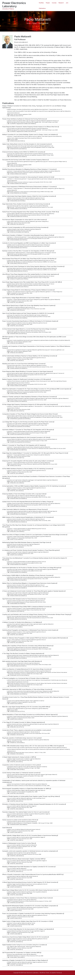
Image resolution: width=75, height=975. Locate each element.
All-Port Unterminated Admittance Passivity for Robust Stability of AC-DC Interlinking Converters (29, 356)
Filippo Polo (41, 798)
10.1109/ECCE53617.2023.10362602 (18, 587)
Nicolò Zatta (11, 680)
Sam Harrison (58, 109)
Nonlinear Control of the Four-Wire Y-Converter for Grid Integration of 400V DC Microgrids (27, 251)
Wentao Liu (60, 349)
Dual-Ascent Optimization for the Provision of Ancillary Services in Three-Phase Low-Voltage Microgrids (31, 567)
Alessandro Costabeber (21, 739)
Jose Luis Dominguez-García (48, 252)
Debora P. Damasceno (14, 406)
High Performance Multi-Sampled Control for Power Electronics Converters (23, 599)
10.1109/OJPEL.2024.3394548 (16, 531)
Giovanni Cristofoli (51, 680)
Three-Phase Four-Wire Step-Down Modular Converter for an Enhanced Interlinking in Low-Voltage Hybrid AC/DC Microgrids (33, 526)
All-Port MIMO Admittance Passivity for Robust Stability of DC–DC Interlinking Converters (27, 468)
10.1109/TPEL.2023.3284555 (16, 642)
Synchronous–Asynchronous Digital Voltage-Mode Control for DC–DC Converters (24, 937)
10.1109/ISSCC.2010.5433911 (16, 753)
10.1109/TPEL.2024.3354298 (16, 547)
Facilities (41, 3)
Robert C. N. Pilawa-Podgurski (54, 291)
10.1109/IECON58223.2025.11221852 (18, 208)
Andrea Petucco (40, 330)
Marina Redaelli (42, 891)
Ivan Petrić (22, 198)
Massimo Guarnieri (23, 681)
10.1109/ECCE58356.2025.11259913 (18, 173)
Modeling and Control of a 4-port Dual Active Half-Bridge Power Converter (23, 363)
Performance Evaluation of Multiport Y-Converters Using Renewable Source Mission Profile (27, 235)
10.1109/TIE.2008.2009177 (15, 832)
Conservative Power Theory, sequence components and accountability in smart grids (25, 730)
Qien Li (28, 205)
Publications (42, 8)
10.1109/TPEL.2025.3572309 (16, 325)
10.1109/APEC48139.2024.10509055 (18, 498)
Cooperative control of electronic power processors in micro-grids (20, 765)
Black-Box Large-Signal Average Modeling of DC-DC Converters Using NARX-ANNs (25, 706)
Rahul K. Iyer (11, 291)
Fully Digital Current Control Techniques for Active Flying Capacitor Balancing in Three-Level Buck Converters (32, 266)
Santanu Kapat (33, 268)
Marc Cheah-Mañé (26, 111)
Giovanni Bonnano (22, 268)
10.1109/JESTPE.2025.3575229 (16, 310)
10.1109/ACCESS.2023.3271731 (16, 711)
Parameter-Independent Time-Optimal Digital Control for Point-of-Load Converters (25, 812)
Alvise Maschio (22, 821)
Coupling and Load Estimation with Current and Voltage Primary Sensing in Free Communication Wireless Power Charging (36, 614)
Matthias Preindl (41, 365)
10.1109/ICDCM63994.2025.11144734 (18, 247)
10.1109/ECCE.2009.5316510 (16, 777)
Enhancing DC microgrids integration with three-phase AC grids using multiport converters (27, 461)
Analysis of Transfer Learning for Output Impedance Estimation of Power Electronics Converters (28, 396)
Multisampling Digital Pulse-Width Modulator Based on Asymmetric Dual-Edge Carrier (26, 542)
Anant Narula (22, 128)
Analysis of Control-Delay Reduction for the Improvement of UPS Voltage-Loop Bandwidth (27, 929)
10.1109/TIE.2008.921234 (15, 926)
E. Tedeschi (27, 946)
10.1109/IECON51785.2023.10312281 (18, 619)
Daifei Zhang (20, 213)
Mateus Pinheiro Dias (37, 381)
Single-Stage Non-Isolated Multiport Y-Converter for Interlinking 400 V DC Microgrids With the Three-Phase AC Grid (34, 453)
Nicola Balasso (20, 398)
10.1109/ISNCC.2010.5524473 (16, 734)
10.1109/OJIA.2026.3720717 (16, 115)
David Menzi (20, 415)
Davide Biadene (22, 171)
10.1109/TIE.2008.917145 (15, 918)
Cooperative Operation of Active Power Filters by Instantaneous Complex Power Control (26, 898)
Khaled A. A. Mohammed (14, 178)
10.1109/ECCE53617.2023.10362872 (17, 595)
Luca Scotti (29, 749)
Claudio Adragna (40, 774)
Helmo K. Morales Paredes (32, 732)
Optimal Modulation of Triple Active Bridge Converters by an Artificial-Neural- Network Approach (29, 714)
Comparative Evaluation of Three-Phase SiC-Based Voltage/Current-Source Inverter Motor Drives (29, 414)
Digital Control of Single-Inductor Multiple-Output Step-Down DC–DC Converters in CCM (26, 921)
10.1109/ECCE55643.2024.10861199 (18, 393)
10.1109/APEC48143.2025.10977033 (18, 333)
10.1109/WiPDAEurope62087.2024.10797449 (19, 418)
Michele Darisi (23, 340)
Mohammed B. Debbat (14, 252)
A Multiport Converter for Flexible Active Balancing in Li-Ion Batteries (21, 622)
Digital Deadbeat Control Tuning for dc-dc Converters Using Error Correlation (23, 944)
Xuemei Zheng (20, 145)
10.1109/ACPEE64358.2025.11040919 (18, 318)
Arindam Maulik (12, 268)
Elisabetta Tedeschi (13, 766)
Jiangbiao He (12, 307)
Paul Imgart (11, 161)
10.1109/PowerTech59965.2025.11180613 (19, 232)
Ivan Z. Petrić (23, 357)
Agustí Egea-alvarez (54, 111)
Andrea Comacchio (24, 544)
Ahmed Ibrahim (29, 153)
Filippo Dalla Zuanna (21, 577)
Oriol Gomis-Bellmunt (55, 136)
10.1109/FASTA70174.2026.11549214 (17, 148)
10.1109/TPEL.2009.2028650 (16, 808)
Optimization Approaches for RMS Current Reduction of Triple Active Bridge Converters (26, 689)
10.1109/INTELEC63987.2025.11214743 (18, 216)
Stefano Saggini (12, 758)
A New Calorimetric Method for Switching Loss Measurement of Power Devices (24, 509)
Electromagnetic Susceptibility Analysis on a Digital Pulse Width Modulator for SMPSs (26, 788)
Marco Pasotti (52, 747)
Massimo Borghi (61, 747)
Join (67, 3)
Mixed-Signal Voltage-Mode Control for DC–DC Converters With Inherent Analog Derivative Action (29, 890)
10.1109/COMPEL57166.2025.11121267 (18, 271)
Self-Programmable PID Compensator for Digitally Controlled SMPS (21, 952)
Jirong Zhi (34, 205)
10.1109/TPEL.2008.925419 (16, 863)
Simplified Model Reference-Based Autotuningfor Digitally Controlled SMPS (23, 859)
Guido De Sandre (12, 747)
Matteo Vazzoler (12, 244)
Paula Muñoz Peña (23, 136)
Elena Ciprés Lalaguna (14, 138)
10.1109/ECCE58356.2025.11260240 (18, 183)
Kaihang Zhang (61, 381)
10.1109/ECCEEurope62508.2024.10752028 (19, 442)
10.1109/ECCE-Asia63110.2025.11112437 (18, 286)
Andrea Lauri (11, 423)
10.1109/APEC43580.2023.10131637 (17, 650)
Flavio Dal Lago (30, 931)
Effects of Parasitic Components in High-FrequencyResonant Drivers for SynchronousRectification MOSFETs (32, 874)
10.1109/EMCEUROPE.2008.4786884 (18, 824)
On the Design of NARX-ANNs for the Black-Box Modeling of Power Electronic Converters (27, 575)
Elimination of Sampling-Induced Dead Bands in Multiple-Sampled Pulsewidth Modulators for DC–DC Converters (33, 804)
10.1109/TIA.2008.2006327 (16, 848)
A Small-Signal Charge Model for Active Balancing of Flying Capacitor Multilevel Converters (27, 290)
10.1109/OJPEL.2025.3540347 (16, 410)
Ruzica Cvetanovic (13, 519)
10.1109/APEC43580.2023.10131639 (17, 658)
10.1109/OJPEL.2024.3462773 (16, 457)
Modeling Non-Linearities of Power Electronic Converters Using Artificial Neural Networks (27, 645)
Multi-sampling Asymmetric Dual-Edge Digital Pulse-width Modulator (21, 661)
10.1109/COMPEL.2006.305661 (16, 957)
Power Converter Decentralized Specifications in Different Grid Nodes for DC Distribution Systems (29, 321)
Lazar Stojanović (32, 120)
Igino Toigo (29, 700)
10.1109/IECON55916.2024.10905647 (18, 368)
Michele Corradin (39, 700)
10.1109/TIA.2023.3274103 (15, 703)
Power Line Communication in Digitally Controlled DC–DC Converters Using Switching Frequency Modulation (32, 913)
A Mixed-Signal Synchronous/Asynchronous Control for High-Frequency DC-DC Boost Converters (29, 882)
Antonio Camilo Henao (14, 111)
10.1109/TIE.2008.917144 (15, 910)
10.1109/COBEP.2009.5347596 (16, 769)
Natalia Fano (36, 111)
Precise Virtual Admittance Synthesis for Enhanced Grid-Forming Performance (23, 119)
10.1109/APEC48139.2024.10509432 (18, 521)
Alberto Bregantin (13, 229)
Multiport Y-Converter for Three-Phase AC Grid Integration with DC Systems (23, 445)
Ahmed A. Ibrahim (13, 340)
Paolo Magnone (45, 171)
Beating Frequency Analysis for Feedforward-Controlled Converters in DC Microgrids (25, 379)
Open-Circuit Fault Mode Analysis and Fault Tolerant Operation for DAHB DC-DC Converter (27, 313)
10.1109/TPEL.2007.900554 (16, 941)
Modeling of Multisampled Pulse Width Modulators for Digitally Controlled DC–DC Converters (28, 866)
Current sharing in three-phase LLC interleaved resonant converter (20, 772)
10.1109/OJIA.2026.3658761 (16, 166)
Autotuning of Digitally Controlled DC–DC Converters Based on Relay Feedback (24, 960)
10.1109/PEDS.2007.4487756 (16, 902)
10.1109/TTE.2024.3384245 (16, 539)
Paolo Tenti (11, 732)
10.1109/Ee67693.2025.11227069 (17, 200)
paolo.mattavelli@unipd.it (22, 42)
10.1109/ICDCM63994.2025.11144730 (18, 239)
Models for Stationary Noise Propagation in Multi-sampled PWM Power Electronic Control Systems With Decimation (34, 638)
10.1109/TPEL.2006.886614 (16, 965)
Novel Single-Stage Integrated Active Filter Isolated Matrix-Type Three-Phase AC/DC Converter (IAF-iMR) (31, 282)
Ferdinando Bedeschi (53, 749)
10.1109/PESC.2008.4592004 (16, 855)
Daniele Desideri (12, 821)
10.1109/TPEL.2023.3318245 (16, 634)
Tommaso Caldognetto (34, 171)
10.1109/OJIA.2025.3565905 (16, 343)
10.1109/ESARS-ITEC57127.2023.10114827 (19, 686)
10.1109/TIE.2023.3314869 (15, 626)
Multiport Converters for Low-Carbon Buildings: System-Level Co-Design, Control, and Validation (29, 134)
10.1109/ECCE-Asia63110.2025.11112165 (18, 278)
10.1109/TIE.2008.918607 (15, 933)
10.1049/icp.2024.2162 (15, 465)
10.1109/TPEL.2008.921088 (16, 894)
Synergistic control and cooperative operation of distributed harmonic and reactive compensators (29, 851)
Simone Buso (48, 153)
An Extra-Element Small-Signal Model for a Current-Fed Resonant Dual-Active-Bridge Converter (28, 329)
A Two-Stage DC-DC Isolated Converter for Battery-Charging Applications (22, 722)
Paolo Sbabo (22, 120)
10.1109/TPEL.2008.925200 (16, 879)
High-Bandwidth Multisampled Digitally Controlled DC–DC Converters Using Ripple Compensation (29, 905)
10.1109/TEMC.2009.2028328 (16, 793)
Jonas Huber (57, 415)
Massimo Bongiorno (52, 120)
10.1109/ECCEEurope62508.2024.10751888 (19, 426)
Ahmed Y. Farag (48, 109)
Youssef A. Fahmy (21, 365)
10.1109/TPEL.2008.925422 (16, 871)
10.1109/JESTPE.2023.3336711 (16, 611)
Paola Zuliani (21, 749)
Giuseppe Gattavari (51, 774)
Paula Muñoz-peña (29, 109)
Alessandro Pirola (31, 747)
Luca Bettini (22, 747)
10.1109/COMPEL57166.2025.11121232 (18, 263)
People (48, 3)
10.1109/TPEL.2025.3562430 (16, 360)
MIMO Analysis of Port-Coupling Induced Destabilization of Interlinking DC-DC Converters (27, 517)
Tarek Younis (42, 528)
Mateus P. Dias (33, 406)
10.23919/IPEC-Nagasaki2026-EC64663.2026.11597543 (22, 131)
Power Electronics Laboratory (14, 4)
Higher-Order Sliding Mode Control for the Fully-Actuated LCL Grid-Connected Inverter (26, 144)
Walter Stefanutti (22, 845)
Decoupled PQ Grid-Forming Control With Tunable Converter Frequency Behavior (24, 159)
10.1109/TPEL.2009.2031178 (16, 801)
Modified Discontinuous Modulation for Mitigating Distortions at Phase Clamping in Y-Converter (28, 169)
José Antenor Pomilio (23, 382)
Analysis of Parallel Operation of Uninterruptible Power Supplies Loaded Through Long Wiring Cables (30, 796)
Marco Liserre (12, 829)
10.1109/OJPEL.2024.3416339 (16, 482)
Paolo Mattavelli (65, 111)
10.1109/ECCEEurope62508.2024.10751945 (19, 434)
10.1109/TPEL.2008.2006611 (16, 840)
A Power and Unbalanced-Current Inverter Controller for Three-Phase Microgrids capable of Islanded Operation (33, 591)
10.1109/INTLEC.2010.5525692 (16, 742)
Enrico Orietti (12, 774)
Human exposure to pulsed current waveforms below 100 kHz (19, 820)
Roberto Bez (11, 751)
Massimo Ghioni (42, 884)
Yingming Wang (29, 145)
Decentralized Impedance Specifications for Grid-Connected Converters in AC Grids (25, 437)
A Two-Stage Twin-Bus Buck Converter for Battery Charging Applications (22, 653)
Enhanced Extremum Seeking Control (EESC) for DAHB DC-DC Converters (23, 152)
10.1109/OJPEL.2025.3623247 (16, 224)
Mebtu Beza (39, 109)
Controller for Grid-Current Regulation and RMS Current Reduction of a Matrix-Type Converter (28, 243)
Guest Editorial (6, 827)
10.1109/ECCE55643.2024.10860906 (18, 376)
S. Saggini (11, 946)
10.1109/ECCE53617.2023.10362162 (17, 580)
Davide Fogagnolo (21, 624)
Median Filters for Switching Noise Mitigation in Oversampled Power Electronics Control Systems (29, 583)
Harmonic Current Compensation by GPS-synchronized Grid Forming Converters (24, 227)
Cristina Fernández (32, 616)
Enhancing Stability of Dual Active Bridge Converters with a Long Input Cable (23, 494)
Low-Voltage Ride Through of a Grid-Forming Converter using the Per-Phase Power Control (27, 422)
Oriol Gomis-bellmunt (13, 112)
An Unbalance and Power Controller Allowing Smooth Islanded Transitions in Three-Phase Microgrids (30, 550)
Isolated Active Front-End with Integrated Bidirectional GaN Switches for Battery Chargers (27, 501)
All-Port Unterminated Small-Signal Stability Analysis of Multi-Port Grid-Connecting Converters (28, 196)
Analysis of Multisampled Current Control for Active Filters (18, 843)
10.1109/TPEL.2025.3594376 (16, 294)
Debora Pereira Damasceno (15, 381)
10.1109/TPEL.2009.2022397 (16, 816)
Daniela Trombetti (34, 739)
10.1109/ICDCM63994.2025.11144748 (18, 255)
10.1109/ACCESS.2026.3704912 (17, 140)
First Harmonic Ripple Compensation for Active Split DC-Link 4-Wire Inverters (23, 219)
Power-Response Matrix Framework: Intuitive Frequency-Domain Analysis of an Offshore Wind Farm (29, 126)
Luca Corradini (12, 798)
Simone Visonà (40, 680)
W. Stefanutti (19, 946)
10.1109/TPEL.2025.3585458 (16, 302)
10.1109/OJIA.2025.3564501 (16, 352)
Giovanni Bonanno (20, 221)
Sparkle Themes (56, 972)
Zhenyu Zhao (12, 954)
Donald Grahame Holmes (33, 829)
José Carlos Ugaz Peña (50, 381)
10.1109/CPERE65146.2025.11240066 (18, 193)
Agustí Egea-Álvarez (26, 138)
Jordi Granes (44, 111)
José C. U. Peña (43, 406)
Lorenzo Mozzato (62, 680)
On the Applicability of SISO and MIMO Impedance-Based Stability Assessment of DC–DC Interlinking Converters (33, 486)
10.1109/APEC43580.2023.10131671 (17, 666)
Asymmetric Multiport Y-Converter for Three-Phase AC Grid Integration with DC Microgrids (27, 429)
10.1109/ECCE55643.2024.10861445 (18, 401)
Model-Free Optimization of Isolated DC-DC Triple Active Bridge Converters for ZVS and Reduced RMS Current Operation (36, 389)
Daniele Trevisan (43, 907)
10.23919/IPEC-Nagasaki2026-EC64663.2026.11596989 (22, 123)
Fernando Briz (30, 307)
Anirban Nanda (42, 268)
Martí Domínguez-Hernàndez (15, 109)
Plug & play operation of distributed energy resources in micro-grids (21, 738)
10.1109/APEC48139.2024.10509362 (18, 506)
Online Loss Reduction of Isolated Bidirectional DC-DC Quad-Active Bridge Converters (26, 669)
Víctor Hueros (12, 616)
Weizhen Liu (49, 145)
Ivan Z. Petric (23, 608)
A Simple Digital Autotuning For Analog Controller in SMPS (18, 757)
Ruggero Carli (33, 480)
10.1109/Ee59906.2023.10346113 (17, 603)
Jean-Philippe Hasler (60, 161)
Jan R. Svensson (49, 161)
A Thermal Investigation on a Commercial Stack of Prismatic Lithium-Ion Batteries (24, 678)
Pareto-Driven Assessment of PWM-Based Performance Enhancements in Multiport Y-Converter (28, 186)
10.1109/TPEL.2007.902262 (16, 949)
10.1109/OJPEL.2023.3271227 (16, 727)
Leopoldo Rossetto (13, 511)
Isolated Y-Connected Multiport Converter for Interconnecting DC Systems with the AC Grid (27, 177)
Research (61, 3)
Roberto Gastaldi (64, 749)
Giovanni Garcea (32, 884)
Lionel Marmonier (42, 747)
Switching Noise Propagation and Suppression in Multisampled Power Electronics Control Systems (29, 630)
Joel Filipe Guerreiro (54, 406)
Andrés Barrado (21, 616)
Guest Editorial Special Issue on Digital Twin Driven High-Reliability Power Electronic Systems (28, 305)
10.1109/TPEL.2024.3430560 (16, 473)
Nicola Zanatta (43, 511)
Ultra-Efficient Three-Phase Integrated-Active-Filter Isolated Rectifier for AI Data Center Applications (29, 274)
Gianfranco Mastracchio (40, 749)
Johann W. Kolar (39, 213)
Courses (54, 3)
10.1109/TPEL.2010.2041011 (16, 761)
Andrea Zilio (11, 365)
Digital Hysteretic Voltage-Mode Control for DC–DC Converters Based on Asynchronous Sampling (29, 835)
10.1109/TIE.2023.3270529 (15, 719)
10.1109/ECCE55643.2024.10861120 (18, 385)
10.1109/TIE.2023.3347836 (15, 554)
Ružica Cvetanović (13, 120)
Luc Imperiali (28, 415)
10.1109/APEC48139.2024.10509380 (18, 514)
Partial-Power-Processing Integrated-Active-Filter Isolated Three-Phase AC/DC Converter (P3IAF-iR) (29, 211)
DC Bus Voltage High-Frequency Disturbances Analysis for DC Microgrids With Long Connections (29, 404)
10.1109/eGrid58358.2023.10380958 (18, 572)
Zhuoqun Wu (12, 153)
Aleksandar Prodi (21, 954)
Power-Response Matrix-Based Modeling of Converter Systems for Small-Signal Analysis (26, 371)
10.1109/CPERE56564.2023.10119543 (18, 694)
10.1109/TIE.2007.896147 (15, 887)
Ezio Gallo (11, 221)
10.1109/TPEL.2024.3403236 (16, 490)
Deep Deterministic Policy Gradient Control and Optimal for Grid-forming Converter (25, 204)
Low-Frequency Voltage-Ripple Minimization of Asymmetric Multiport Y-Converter (25, 297)
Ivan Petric (22, 519)
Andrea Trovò (31, 680)
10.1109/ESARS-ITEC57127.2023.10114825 (19, 675)
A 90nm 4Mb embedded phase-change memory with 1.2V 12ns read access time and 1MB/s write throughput (32, 745)
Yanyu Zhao (11, 145)
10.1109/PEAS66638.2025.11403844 (18, 156)
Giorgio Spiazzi (30, 330)
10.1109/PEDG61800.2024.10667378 (18, 449)
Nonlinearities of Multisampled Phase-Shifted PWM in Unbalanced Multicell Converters (26, 606)
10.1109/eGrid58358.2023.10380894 (18, 564)
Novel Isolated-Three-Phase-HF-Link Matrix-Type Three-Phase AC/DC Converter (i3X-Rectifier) (28, 258)
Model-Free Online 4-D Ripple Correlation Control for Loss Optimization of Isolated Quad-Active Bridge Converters (34, 534)
